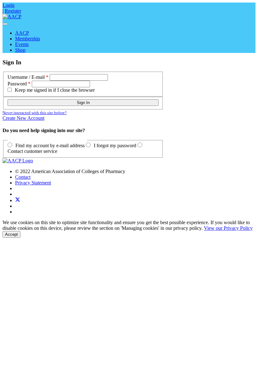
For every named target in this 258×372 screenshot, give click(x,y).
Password (17, 83)
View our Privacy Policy (228, 228)
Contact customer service (32, 151)
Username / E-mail (26, 77)
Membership (27, 38)
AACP (22, 33)
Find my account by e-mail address (50, 145)
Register (13, 11)
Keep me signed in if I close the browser (55, 90)
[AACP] (12, 16)
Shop (20, 50)
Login (8, 5)
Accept (11, 234)
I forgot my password (115, 145)
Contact (23, 177)
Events (22, 44)
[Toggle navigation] (5, 24)
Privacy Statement (33, 182)
